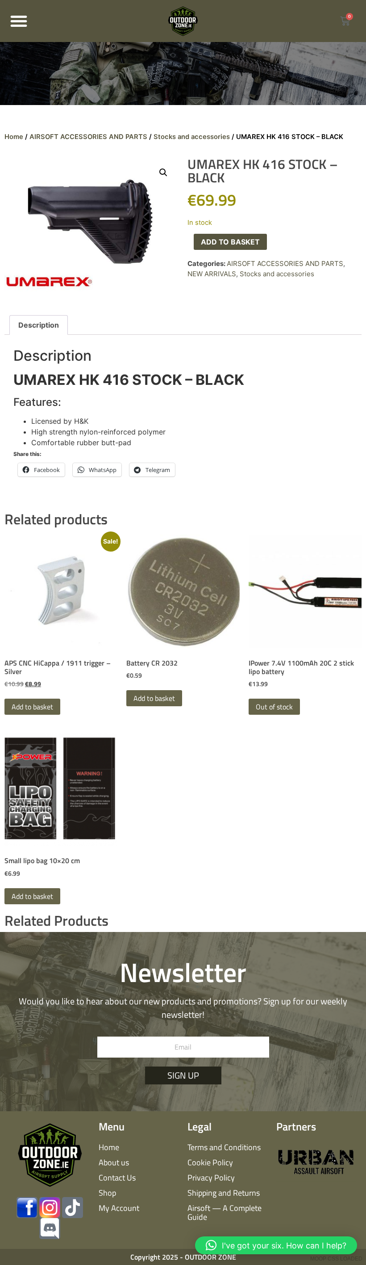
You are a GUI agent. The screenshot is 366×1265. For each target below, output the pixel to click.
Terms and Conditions (224, 1147)
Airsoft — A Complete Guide (224, 1212)
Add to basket (230, 241)
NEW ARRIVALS (211, 274)
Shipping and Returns (223, 1193)
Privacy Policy (211, 1178)
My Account (119, 1208)
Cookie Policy (210, 1162)
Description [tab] (38, 324)
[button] (18, 21)
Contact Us (117, 1178)
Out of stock (274, 706)
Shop (107, 1193)
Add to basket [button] (32, 706)
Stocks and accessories (192, 137)
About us (114, 1162)
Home (13, 137)
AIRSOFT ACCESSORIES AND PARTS (88, 137)
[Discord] (49, 1228)
